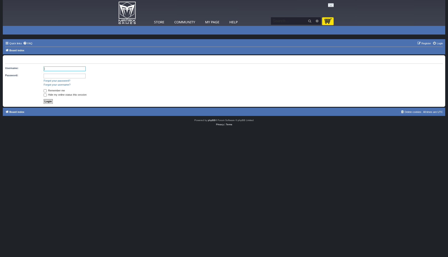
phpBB (211, 120)
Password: (11, 75)
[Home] (127, 13)
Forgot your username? (57, 84)
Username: (11, 68)
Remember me (56, 90)
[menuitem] (27, 43)
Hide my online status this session (67, 94)
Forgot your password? (57, 80)
